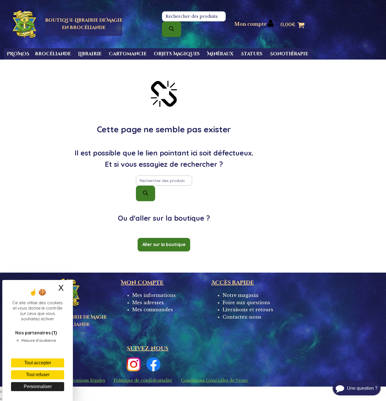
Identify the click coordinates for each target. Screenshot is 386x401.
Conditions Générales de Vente (214, 380)
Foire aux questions (246, 302)
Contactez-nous (242, 317)
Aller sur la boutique (164, 244)
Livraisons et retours (248, 309)
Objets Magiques (177, 54)
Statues (252, 54)
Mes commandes (152, 309)
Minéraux (220, 54)
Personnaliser (38, 386)
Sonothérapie (289, 54)
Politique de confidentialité (143, 380)
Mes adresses (148, 302)
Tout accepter (37, 362)
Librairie (89, 54)
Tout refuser (37, 374)
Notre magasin (241, 295)
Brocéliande (53, 54)
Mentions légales (86, 380)
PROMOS (18, 54)
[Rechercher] (171, 29)
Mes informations (153, 295)
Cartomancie (127, 54)
